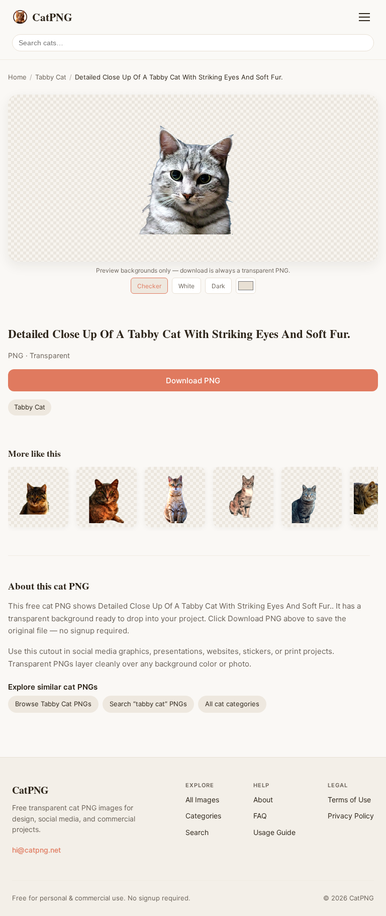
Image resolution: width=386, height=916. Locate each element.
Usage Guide (274, 832)
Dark (218, 286)
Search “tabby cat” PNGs (148, 704)
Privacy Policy (351, 815)
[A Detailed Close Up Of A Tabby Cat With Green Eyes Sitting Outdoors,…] (38, 497)
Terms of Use (349, 799)
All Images (202, 799)
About (263, 799)
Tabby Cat (50, 77)
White (186, 286)
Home (17, 77)
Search (197, 832)
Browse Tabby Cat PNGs (53, 704)
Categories (203, 815)
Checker (149, 286)
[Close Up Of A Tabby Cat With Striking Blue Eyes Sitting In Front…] (311, 497)
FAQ (260, 815)
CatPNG (30, 790)
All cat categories (232, 704)
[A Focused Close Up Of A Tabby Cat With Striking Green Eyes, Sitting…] (175, 497)
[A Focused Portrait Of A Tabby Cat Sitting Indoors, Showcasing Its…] (243, 497)
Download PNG (193, 380)
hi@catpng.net (36, 850)
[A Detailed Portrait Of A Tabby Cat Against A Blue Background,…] (106, 497)
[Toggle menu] (364, 17)
